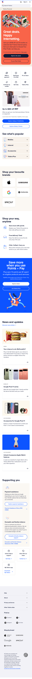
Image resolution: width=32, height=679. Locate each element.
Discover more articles (8, 325)
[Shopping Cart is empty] (21, 2)
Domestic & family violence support (16, 537)
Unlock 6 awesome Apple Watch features (14, 456)
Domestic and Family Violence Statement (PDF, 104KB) (13, 542)
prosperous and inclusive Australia (12, 668)
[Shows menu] (30, 2)
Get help (8, 558)
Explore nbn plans (16, 56)
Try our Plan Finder (16, 61)
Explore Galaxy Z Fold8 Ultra (16, 121)
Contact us (22, 558)
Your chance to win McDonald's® (15, 349)
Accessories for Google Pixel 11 (14, 421)
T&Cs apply (24, 52)
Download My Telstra (7, 571)
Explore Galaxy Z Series (16, 126)
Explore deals (16, 284)
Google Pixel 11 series (11, 387)
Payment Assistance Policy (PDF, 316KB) (14, 509)
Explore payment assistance (16, 504)
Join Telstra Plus (16, 288)
